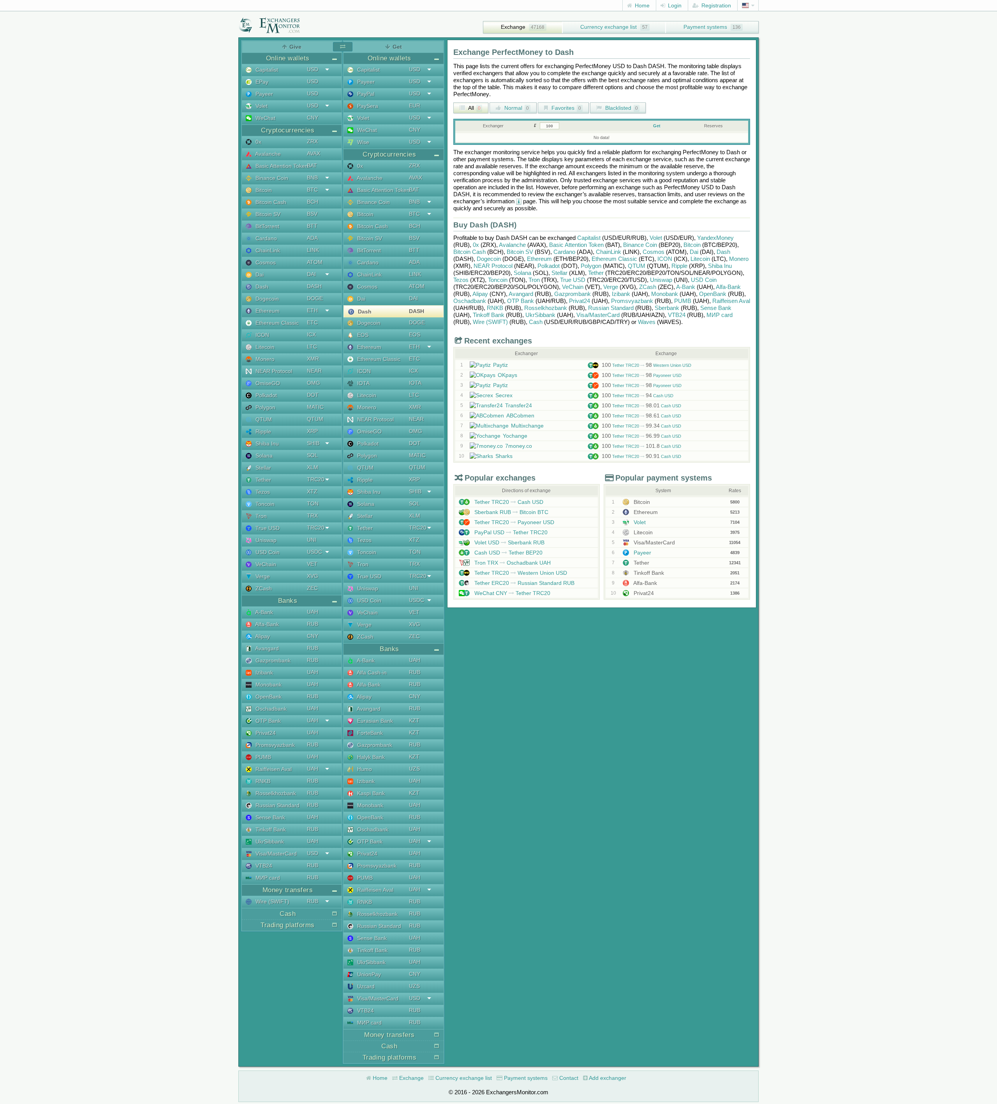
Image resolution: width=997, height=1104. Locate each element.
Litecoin (264, 347)
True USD (267, 528)
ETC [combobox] (312, 322)
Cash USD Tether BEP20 (508, 552)
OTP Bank (267, 721)
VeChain (265, 564)
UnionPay (368, 974)
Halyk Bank (370, 757)
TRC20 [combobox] (315, 479)
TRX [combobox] (312, 515)
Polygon (264, 407)
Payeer (263, 94)
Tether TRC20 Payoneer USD (642, 375)
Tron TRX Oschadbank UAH (512, 563)
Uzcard (365, 986)
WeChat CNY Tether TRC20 (511, 593)
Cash (536, 322)
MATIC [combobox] (315, 407)
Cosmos (265, 262)
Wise (362, 142)
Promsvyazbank (274, 745)
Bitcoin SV (267, 214)
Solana (263, 456)
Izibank (263, 672)
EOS (362, 335)
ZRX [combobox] (312, 141)
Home (641, 5)
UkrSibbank (269, 841)
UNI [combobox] (311, 540)
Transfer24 (518, 405)
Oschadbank (270, 709)
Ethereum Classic (276, 323)
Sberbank (667, 308)
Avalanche (267, 154)
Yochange (515, 436)
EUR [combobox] (414, 105)
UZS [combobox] (414, 769)
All (474, 108)
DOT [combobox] (313, 395)
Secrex (504, 395)
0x (257, 142)
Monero (264, 359)
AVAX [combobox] (313, 153)
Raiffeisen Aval (273, 769)
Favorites (565, 108)
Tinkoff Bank (270, 829)
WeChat (264, 118)
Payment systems (705, 27)
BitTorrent (266, 226)
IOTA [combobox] (415, 383)
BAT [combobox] (312, 165)
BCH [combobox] (312, 202)
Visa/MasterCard (275, 853)
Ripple (262, 431)
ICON (261, 335)
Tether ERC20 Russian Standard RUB (523, 583)
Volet (261, 106)
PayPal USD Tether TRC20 (510, 532)
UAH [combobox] (312, 612)
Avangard (266, 648)
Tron (260, 516)
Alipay (262, 636)
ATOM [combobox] (314, 262)
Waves (646, 322)
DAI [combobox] (311, 274)
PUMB (262, 757)
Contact (568, 1078)
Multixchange (527, 426)
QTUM (263, 419)
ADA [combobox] (312, 238)
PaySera (367, 106)
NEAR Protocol (273, 371)
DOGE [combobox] (315, 298)
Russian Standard (276, 805)
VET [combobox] (312, 564)
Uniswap (265, 540)
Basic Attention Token (281, 166)
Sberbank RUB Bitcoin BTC (510, 512)
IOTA (363, 383)
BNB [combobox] (312, 177)
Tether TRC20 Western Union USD (646, 365)
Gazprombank (272, 660)
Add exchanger (607, 1078)
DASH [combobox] (314, 286)
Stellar (262, 468)
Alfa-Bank (266, 624)
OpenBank (268, 697)
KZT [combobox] (414, 720)
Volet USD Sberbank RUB (508, 542)
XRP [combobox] (312, 431)
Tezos (262, 492)
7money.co (518, 446)
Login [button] (674, 5)
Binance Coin (271, 178)
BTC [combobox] (312, 190)
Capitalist (266, 70)
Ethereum (267, 311)
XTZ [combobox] (312, 491)
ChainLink (267, 250)
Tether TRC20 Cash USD (637, 395)
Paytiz (500, 365)
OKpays (507, 375)
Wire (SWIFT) (271, 901)
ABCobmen (520, 415)
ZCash (263, 588)
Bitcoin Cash (270, 202)
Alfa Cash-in (371, 672)
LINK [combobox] (313, 250)
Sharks (504, 456)
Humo (364, 769)
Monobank (268, 684)
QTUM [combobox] (315, 419)
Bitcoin (263, 190)
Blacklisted (621, 108)
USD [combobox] (312, 69)
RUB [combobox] (312, 624)
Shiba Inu (266, 443)
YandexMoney (715, 237)
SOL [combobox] (312, 455)
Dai (259, 274)
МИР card (267, 878)
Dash (261, 286)
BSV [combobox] (312, 214)
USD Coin (267, 552)
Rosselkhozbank (275, 793)
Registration (715, 5)
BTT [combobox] (312, 226)
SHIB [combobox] (313, 443)
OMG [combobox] (313, 383)
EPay (261, 82)
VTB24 (263, 866)
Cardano (265, 238)
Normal (516, 108)
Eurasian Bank (374, 721)
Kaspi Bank (370, 793)
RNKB (262, 781)
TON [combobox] (313, 503)
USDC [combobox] (314, 552)
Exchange (513, 27)
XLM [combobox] (312, 467)
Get (657, 125)
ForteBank (369, 733)
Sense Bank (269, 817)
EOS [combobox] (414, 334)
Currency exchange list (608, 27)
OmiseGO (267, 383)
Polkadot (265, 395)
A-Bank (263, 612)
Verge (262, 576)
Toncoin (264, 504)
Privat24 (265, 733)
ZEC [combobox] (312, 588)
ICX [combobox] (311, 334)
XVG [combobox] (312, 576)
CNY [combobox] (312, 117)
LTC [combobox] (312, 346)
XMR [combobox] (313, 359)
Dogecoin (266, 299)
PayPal (365, 94)
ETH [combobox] (312, 310)
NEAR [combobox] (314, 371)
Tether (262, 480)
